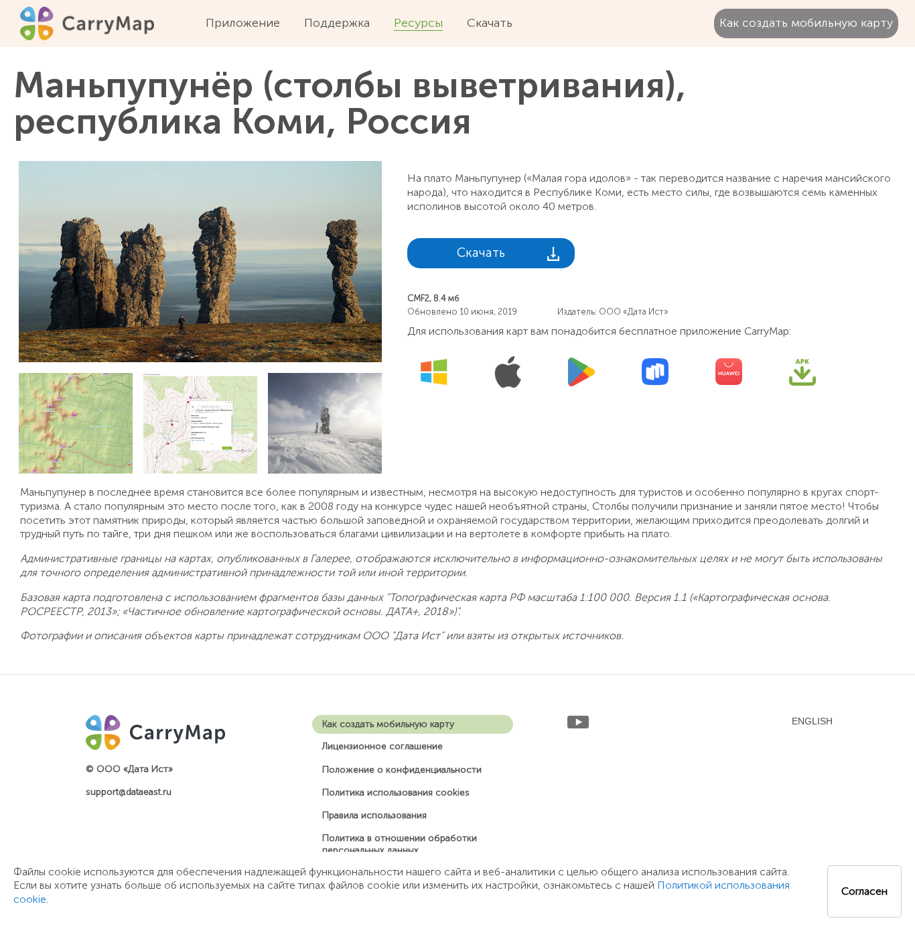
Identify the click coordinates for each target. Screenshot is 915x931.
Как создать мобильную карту (806, 22)
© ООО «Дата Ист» (129, 769)
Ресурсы (418, 22)
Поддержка (337, 22)
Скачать (489, 22)
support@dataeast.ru (128, 792)
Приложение (243, 22)
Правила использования (374, 815)
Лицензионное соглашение (382, 746)
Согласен (864, 891)
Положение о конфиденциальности (402, 769)
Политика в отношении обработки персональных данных (399, 844)
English (812, 721)
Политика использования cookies (396, 792)
